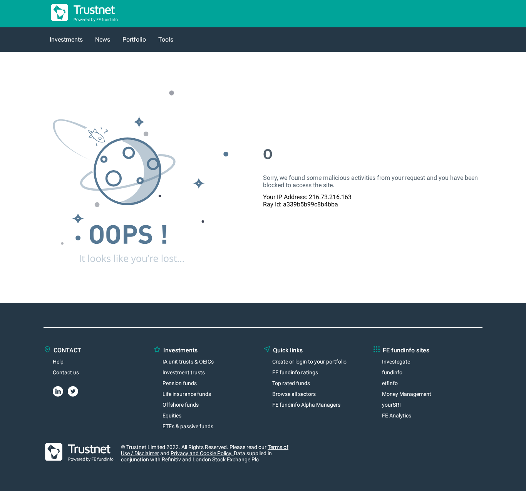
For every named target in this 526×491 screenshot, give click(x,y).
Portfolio (134, 39)
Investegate (396, 362)
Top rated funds (291, 383)
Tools (165, 39)
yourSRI (391, 405)
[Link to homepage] (81, 23)
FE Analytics (396, 415)
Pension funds (179, 383)
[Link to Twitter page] (75, 390)
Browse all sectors (294, 394)
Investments (66, 39)
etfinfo (390, 383)
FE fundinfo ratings (295, 372)
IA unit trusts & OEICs (188, 362)
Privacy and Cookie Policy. (202, 453)
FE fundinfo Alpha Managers (306, 405)
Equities (171, 415)
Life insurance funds (186, 394)
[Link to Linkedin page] (60, 390)
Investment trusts (183, 372)
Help (58, 362)
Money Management (406, 394)
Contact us (66, 372)
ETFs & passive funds (187, 426)
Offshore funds (180, 405)
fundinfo (392, 372)
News (102, 39)
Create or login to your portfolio (309, 362)
